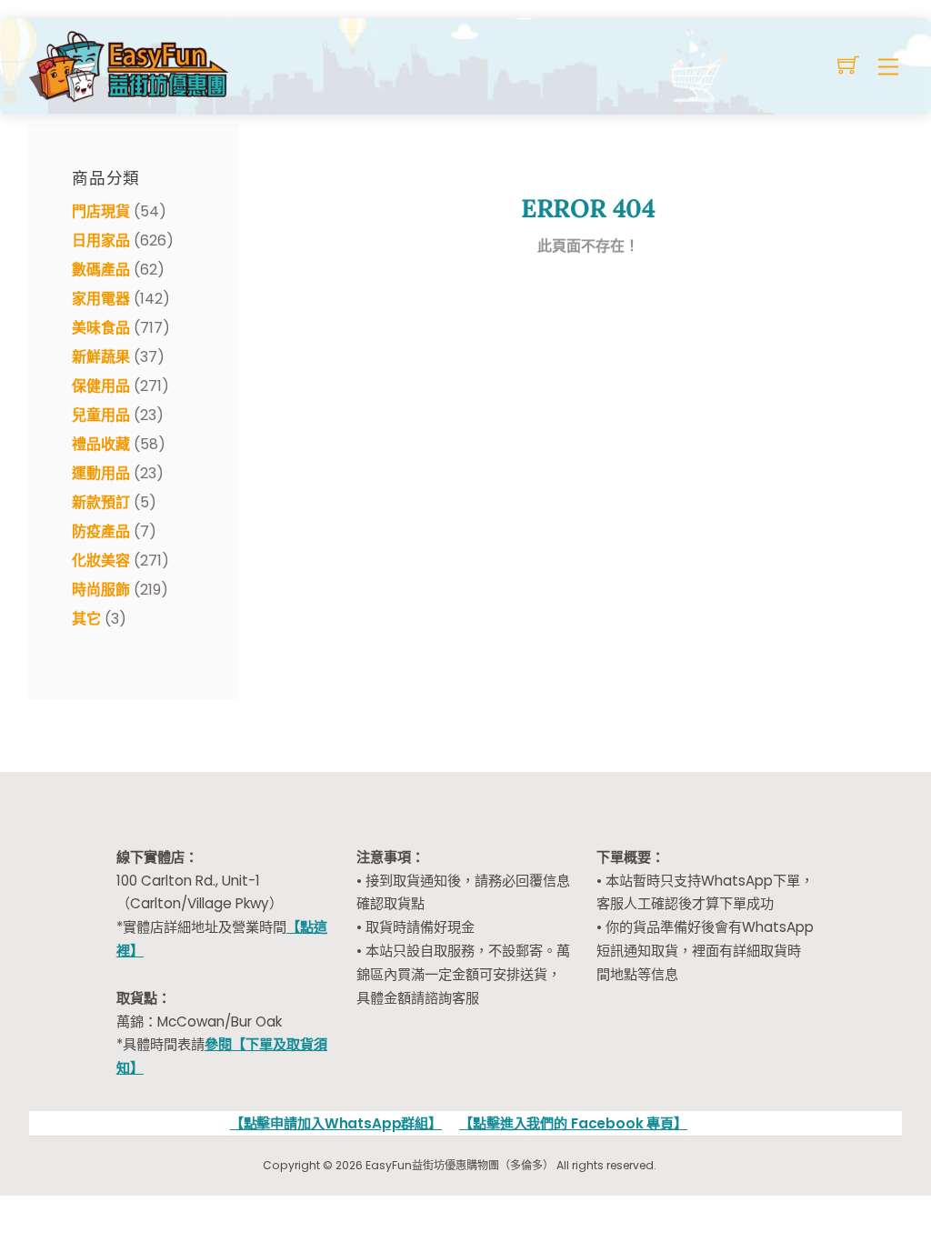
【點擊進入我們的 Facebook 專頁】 (573, 1123)
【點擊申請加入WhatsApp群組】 (336, 1123)
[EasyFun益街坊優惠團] (131, 64)
